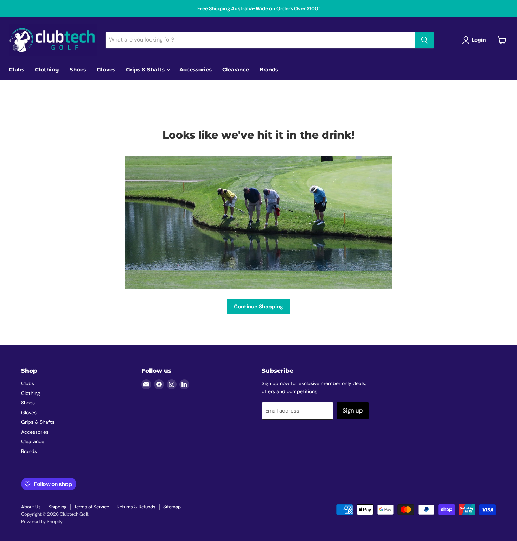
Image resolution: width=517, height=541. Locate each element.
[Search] (424, 40)
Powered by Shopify (42, 521)
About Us (31, 507)
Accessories (195, 69)
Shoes (78, 69)
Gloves (106, 69)
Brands (269, 69)
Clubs (16, 69)
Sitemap (172, 507)
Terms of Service (91, 507)
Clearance (235, 69)
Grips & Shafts (146, 69)
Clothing (47, 69)
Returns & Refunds (136, 507)
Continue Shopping (258, 306)
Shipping (57, 507)
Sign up (353, 410)
